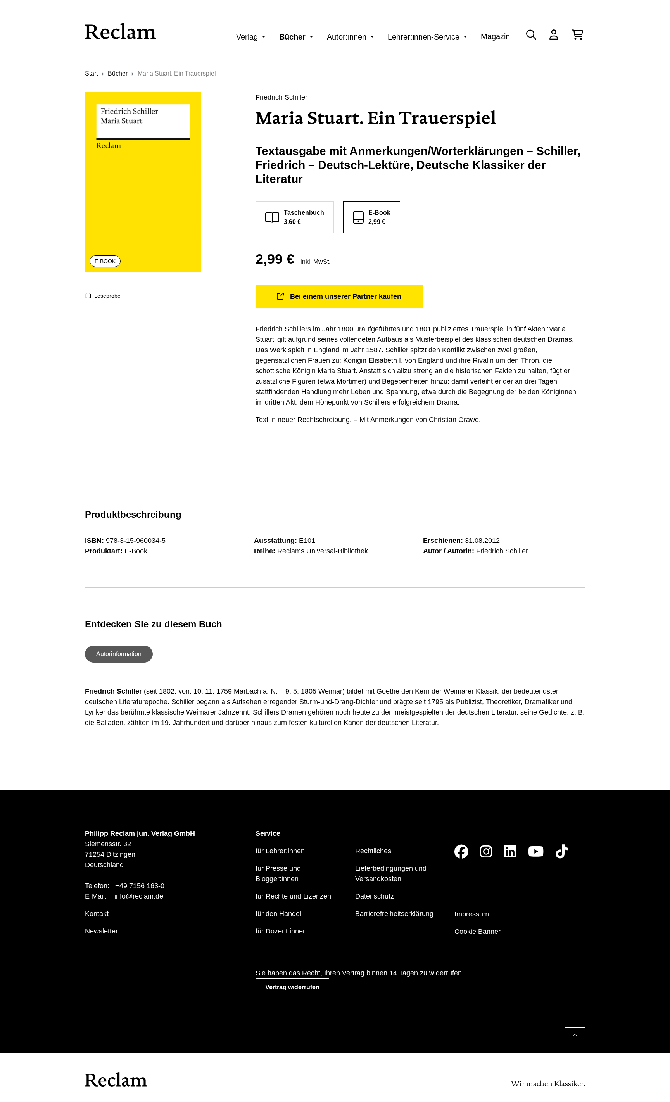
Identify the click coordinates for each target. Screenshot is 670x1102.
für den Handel (278, 914)
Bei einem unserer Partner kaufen (345, 296)
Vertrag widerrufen (292, 987)
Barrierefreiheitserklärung (394, 914)
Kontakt (97, 914)
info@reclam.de (138, 896)
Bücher (292, 37)
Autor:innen (346, 37)
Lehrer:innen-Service (423, 37)
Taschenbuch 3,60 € (304, 217)
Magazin (495, 36)
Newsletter (101, 931)
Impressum (471, 914)
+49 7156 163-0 (139, 886)
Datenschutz (374, 896)
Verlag (247, 37)
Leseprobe (107, 296)
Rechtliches (373, 851)
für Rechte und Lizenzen (293, 896)
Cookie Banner (477, 931)
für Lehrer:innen (280, 851)
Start (91, 73)
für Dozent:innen (281, 931)
